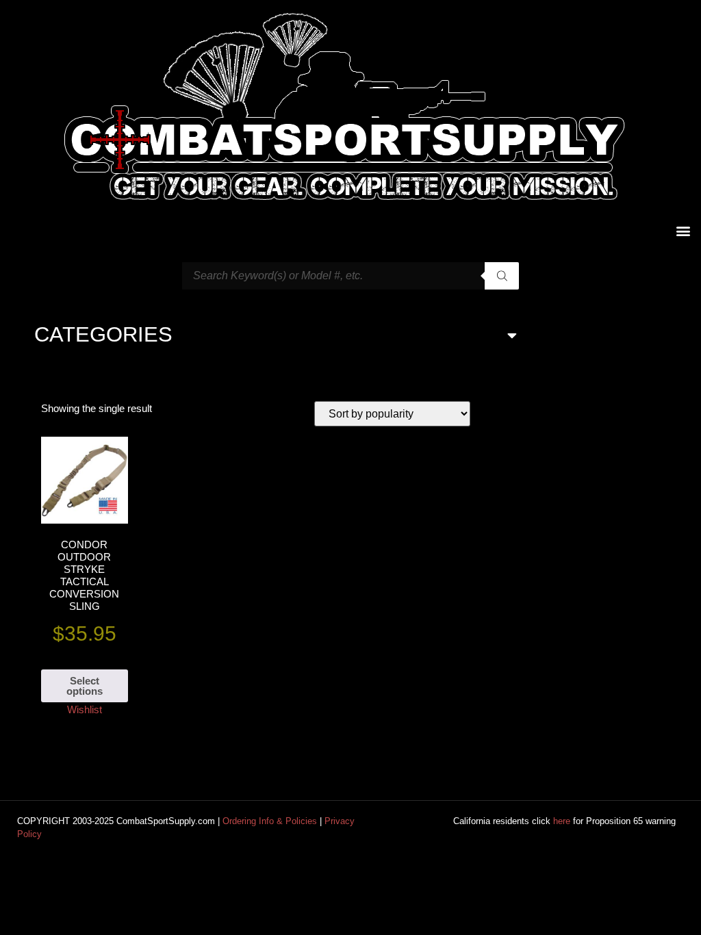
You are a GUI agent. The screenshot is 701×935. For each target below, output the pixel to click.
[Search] (502, 276)
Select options (84, 686)
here (561, 821)
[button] (683, 230)
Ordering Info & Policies (269, 821)
